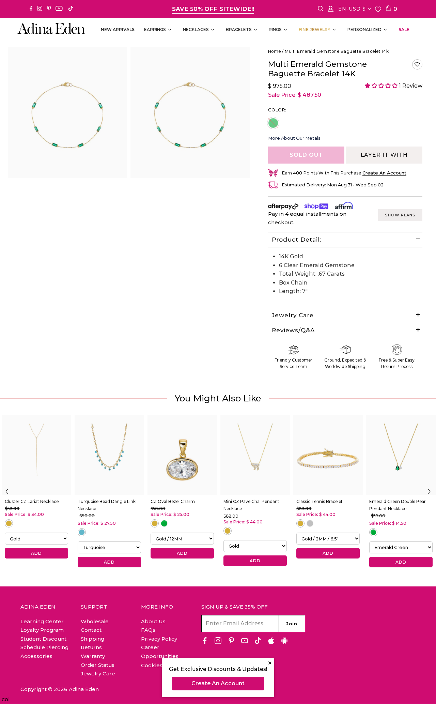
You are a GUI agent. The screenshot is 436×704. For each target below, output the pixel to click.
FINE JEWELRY (314, 29)
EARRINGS (155, 29)
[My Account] (330, 10)
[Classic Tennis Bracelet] (328, 455)
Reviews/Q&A (293, 330)
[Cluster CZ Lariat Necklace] (36, 455)
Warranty (93, 656)
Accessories (36, 656)
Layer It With (384, 155)
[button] (417, 64)
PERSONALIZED (364, 29)
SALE (404, 29)
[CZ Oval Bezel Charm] (182, 455)
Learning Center (42, 621)
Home (274, 51)
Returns (91, 647)
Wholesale (95, 621)
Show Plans (400, 215)
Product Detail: (296, 239)
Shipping (92, 639)
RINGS (275, 29)
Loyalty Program (42, 630)
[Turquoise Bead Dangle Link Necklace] (109, 455)
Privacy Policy (159, 639)
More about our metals (294, 138)
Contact (91, 630)
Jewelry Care (293, 315)
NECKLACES (196, 29)
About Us (153, 621)
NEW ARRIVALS (118, 29)
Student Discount (43, 639)
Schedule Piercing (44, 647)
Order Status (97, 665)
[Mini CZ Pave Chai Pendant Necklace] (255, 455)
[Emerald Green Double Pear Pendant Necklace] (401, 455)
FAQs (148, 630)
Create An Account (218, 683)
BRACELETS (239, 29)
